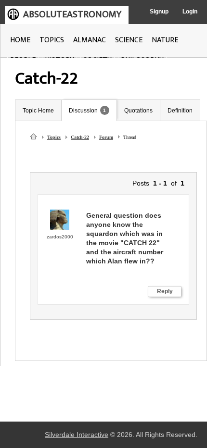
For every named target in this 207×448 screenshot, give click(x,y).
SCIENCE (128, 40)
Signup (159, 11)
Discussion (83, 110)
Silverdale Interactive (76, 434)
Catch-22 (80, 137)
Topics (54, 137)
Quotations (138, 110)
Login (189, 11)
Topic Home (38, 110)
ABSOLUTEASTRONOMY (72, 14)
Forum (106, 137)
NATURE (165, 40)
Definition (180, 110)
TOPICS (51, 40)
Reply (165, 291)
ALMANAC (89, 40)
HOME (20, 40)
